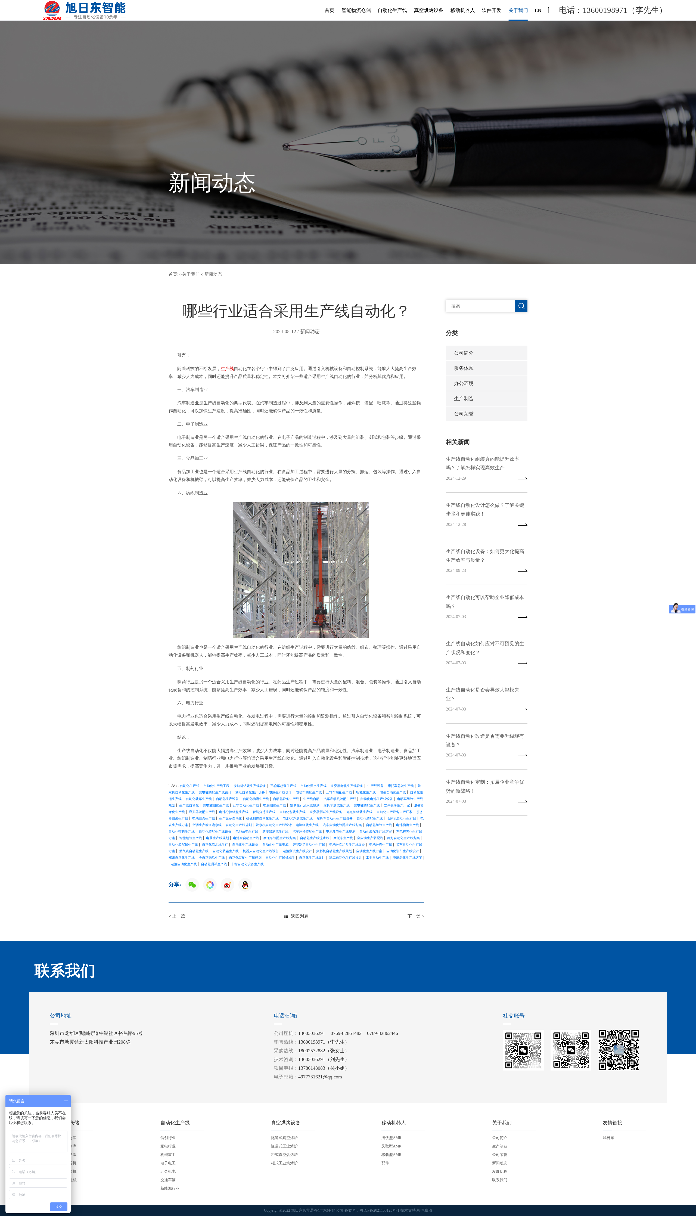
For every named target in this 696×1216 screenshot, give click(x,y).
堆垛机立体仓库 (63, 1138)
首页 (329, 10)
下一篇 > (416, 916)
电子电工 (168, 1163)
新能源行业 (169, 1188)
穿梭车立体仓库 (63, 1146)
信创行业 (168, 1138)
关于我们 (518, 10)
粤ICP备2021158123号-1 (379, 1210)
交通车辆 (168, 1180)
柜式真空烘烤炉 (284, 1155)
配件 (385, 1163)
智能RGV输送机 (63, 1180)
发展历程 (499, 1172)
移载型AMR (391, 1155)
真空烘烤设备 (428, 10)
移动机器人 (462, 10)
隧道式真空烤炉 (284, 1138)
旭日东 (608, 1138)
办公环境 (464, 383)
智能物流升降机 (63, 1172)
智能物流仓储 (356, 10)
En (538, 10)
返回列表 (299, 916)
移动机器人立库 (63, 1155)
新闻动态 (213, 274)
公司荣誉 (464, 414)
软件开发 (491, 10)
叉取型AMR (391, 1146)
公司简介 (464, 353)
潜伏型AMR (391, 1138)
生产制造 (464, 398)
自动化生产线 (392, 10)
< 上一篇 (177, 916)
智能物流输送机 (63, 1163)
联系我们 (499, 1180)
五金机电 (168, 1172)
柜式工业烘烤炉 (284, 1163)
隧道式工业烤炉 (284, 1146)
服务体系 (464, 368)
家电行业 (168, 1146)
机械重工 (168, 1155)
